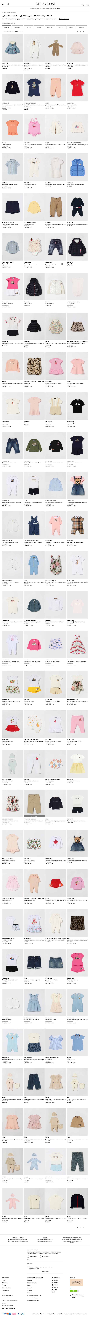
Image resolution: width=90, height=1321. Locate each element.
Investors (4, 1293)
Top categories (59, 1314)
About (3, 1280)
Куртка (28, 27)
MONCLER (81, 27)
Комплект (17, 27)
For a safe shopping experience (34, 1298)
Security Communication (33, 1300)
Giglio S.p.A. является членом (78, 1296)
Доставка (29, 1290)
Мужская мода (45, 1256)
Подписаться (45, 1271)
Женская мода (33, 1256)
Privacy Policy (35, 1314)
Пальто (39, 27)
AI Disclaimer (5, 1282)
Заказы (29, 1285)
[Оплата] (14, 1313)
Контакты (29, 1280)
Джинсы (49, 27)
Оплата (29, 1287)
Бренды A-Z (43, 1314)
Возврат (29, 1293)
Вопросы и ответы (31, 1282)
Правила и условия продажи (34, 1295)
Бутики (4, 1285)
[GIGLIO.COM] (45, 4)
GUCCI (71, 27)
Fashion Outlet (51, 1314)
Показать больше (64, 19)
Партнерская (5, 1290)
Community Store (6, 1287)
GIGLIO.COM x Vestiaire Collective (10, 1300)
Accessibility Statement (7, 1305)
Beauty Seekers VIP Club (7, 1295)
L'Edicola (4, 1303)
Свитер (61, 27)
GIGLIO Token (5, 1298)
